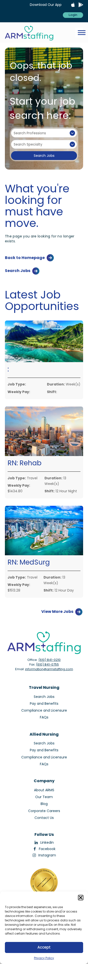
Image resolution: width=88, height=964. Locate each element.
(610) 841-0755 (47, 664)
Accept (44, 947)
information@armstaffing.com (49, 669)
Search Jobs (44, 155)
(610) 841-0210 (49, 659)
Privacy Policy (44, 958)
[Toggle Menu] (82, 32)
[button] (80, 897)
